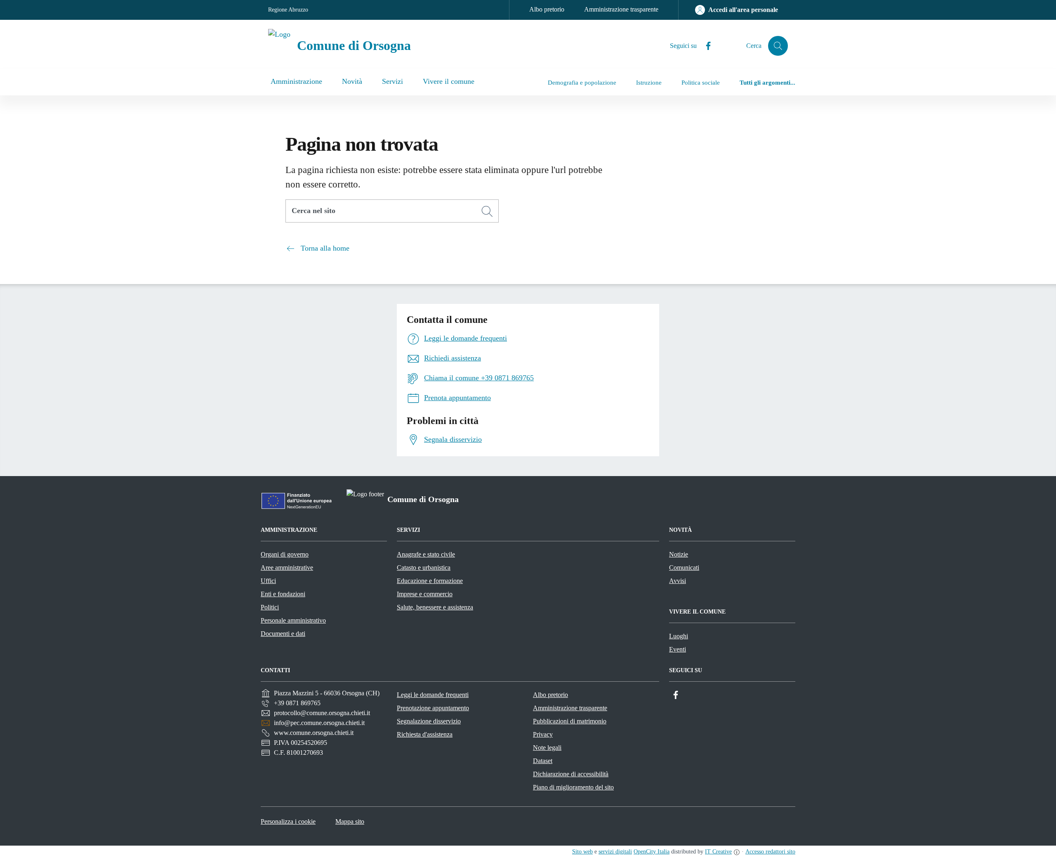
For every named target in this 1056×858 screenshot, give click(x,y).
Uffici (268, 580)
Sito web (582, 852)
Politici (270, 607)
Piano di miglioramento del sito (573, 787)
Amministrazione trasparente (621, 9)
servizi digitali (615, 852)
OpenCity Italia (651, 852)
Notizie (678, 554)
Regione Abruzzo (288, 10)
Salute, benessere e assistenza (435, 607)
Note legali (547, 747)
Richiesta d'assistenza (425, 734)
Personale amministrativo (293, 620)
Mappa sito (349, 821)
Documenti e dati (283, 633)
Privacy (543, 734)
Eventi (677, 649)
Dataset (542, 760)
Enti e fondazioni (283, 593)
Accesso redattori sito (770, 852)
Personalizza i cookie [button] (288, 821)
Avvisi (677, 580)
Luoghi (678, 636)
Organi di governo (285, 554)
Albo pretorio (546, 9)
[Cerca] (487, 211)
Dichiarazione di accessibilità (570, 773)
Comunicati (684, 567)
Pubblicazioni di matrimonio (569, 721)
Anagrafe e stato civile (426, 554)
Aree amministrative (287, 567)
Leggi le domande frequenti (433, 694)
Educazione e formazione (430, 580)
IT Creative (718, 852)
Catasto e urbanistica (423, 567)
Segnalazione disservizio (429, 721)
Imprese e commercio (425, 593)
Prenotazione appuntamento (433, 707)
